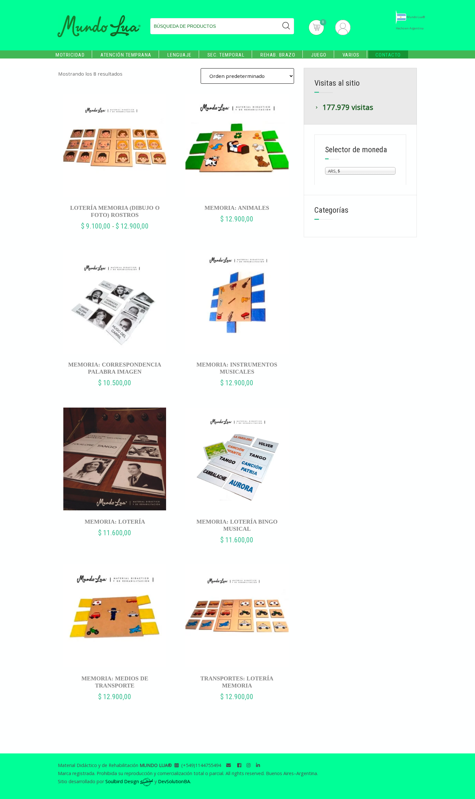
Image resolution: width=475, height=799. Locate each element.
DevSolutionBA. (174, 781)
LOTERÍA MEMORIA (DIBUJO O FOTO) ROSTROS (115, 211)
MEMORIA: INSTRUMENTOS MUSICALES (236, 368)
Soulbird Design (122, 781)
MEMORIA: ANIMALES (237, 208)
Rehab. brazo (277, 55)
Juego (319, 55)
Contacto (388, 55)
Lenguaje (179, 55)
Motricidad (70, 55)
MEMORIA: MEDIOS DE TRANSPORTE (114, 682)
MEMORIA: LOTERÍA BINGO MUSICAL (237, 525)
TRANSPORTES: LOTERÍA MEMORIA (236, 682)
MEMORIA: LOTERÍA (115, 521)
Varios (351, 55)
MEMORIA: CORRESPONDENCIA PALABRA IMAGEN (114, 368)
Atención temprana (126, 55)
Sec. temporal (226, 55)
